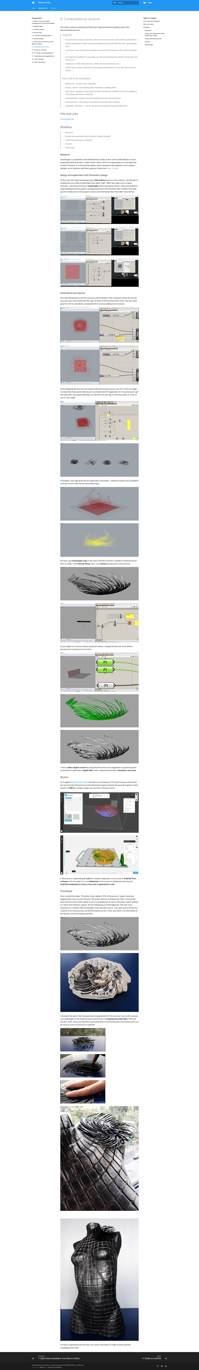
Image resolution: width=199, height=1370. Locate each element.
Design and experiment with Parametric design (154, 34)
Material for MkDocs (55, 1367)
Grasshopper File (67, 119)
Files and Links (148, 24)
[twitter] (162, 1366)
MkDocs (42, 1367)
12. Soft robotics (38, 59)
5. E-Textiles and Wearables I (42, 35)
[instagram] (158, 1366)
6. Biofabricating (37, 39)
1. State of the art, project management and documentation (43, 22)
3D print (147, 42)
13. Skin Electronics (38, 62)
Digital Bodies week (80, 782)
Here (109, 168)
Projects (53, 8)
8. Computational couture (40, 47)
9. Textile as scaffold (39, 50)
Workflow (146, 27)
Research (148, 30)
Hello (33, 8)
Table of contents (150, 18)
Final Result (149, 45)
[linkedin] (166, 1366)
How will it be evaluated (151, 21)
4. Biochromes (37, 32)
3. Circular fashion (38, 29)
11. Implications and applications (43, 56)
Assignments (43, 8)
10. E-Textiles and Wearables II (43, 53)
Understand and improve (153, 39)
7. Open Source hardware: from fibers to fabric (43, 43)
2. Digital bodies (37, 26)
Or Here (115, 168)
